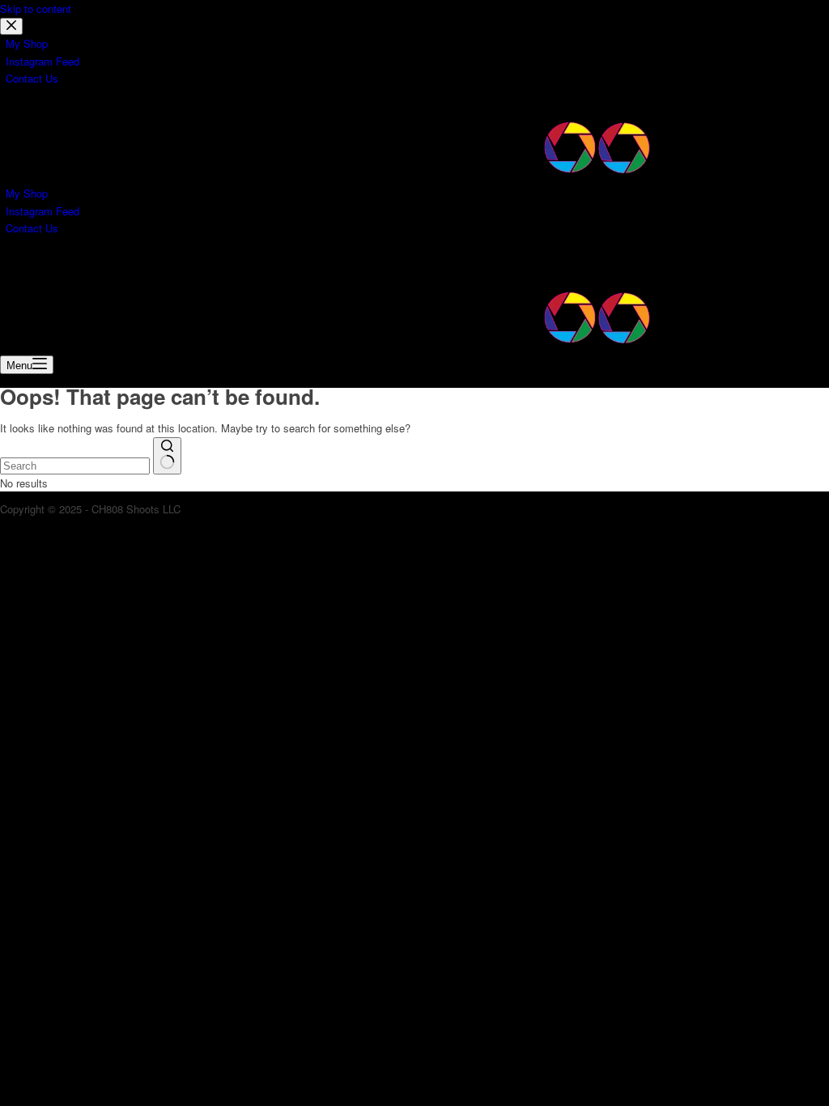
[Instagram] (48, 265)
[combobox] (75, 465)
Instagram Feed (42, 211)
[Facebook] (9, 265)
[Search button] (167, 455)
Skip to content (35, 8)
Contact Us (32, 228)
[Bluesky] (66, 265)
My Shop (27, 193)
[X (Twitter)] (29, 265)
